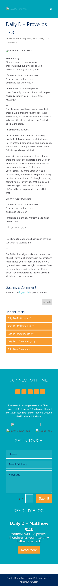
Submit (44, 498)
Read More (29, 550)
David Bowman (17, 38)
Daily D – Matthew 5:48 (19, 318)
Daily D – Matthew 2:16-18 (20, 333)
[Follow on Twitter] (23, 391)
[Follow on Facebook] (17, 391)
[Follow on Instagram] (36, 391)
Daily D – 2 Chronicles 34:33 (21, 349)
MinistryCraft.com (29, 582)
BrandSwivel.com (23, 578)
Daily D (42, 38)
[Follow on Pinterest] (42, 391)
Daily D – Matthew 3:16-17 (20, 326)
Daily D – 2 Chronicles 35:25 (21, 341)
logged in (24, 292)
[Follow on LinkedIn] (30, 391)
